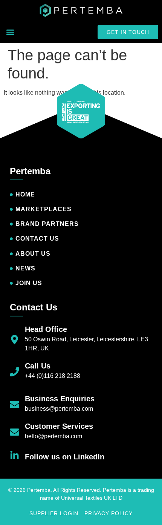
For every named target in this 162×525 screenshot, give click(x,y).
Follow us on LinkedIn (64, 457)
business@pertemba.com (59, 408)
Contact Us (33, 307)
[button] (10, 32)
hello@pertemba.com (53, 436)
